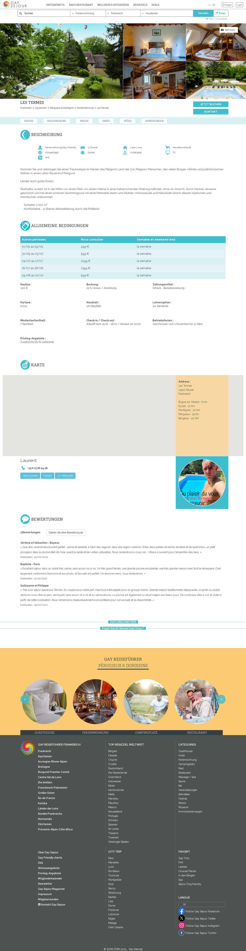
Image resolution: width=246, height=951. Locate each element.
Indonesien (114, 781)
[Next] (238, 480)
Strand (182, 802)
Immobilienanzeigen (190, 811)
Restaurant (184, 772)
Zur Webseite (65, 475)
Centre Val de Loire (49, 777)
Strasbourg (114, 892)
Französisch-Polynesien (52, 787)
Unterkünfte (55, 5)
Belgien (112, 751)
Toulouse (113, 875)
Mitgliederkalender (50, 878)
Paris (111, 858)
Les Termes (103, 108)
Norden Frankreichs (50, 813)
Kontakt (211, 111)
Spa (180, 879)
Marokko (113, 798)
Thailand (113, 833)
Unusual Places (187, 871)
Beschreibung (56, 121)
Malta (111, 794)
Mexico (112, 807)
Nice (110, 884)
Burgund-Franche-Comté (53, 772)
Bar (180, 785)
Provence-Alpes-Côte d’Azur (55, 829)
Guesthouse (185, 751)
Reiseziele (140, 5)
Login (239, 5)
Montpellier (115, 879)
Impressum (45, 894)
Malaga (112, 922)
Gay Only (183, 858)
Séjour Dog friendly (189, 884)
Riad (181, 768)
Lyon (111, 866)
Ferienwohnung (85, 108)
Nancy (112, 888)
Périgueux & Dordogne (61, 108)
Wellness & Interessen (113, 5)
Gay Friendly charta (50, 857)
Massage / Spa (187, 777)
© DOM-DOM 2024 (115, 949)
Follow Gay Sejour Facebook (203, 911)
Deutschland (115, 768)
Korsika (42, 803)
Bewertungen (154, 121)
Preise (84, 121)
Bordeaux (113, 871)
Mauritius (113, 802)
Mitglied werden (48, 899)
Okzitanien (45, 824)
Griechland (114, 777)
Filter (222, 13)
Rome (111, 905)
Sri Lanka (113, 828)
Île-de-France (46, 798)
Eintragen (227, 5)
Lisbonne (113, 914)
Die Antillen (45, 782)
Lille (110, 901)
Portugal (113, 815)
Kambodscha (116, 790)
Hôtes (127, 121)
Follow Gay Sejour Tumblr (201, 933)
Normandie (45, 819)
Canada (112, 755)
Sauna (181, 781)
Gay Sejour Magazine (51, 888)
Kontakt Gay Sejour (53, 904)
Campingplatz (186, 764)
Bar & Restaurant (81, 5)
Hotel (181, 755)
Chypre (112, 759)
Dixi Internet (135, 949)
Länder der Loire (48, 808)
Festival (182, 798)
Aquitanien (41, 108)
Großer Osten (46, 792)
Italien (111, 785)
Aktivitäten (184, 794)
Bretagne (44, 766)
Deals (155, 5)
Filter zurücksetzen (218, 19)
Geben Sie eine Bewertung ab (66, 532)
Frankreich (26, 108)
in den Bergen (186, 875)
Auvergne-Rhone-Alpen (52, 761)
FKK (180, 862)
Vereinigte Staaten (118, 841)
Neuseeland (115, 811)
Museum (183, 807)
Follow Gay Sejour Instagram (202, 925)
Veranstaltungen (187, 790)
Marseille (113, 862)
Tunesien (113, 837)
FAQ (40, 862)
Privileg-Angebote (49, 873)
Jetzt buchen (210, 104)
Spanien (112, 824)
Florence (113, 910)
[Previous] (7, 480)
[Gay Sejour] (15, 4)
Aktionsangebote (49, 868)
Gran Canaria (115, 927)
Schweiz (113, 820)
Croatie (112, 764)
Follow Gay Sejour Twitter (201, 918)
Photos (28, 121)
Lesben (182, 866)
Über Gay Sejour (48, 852)
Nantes (112, 897)
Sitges (111, 918)
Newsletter (45, 883)
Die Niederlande (117, 772)
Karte (106, 121)
